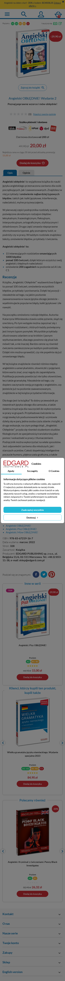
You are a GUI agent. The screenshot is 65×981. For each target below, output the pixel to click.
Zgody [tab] (11, 471)
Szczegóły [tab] (32, 471)
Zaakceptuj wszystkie (32, 509)
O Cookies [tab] (54, 471)
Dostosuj (31, 517)
